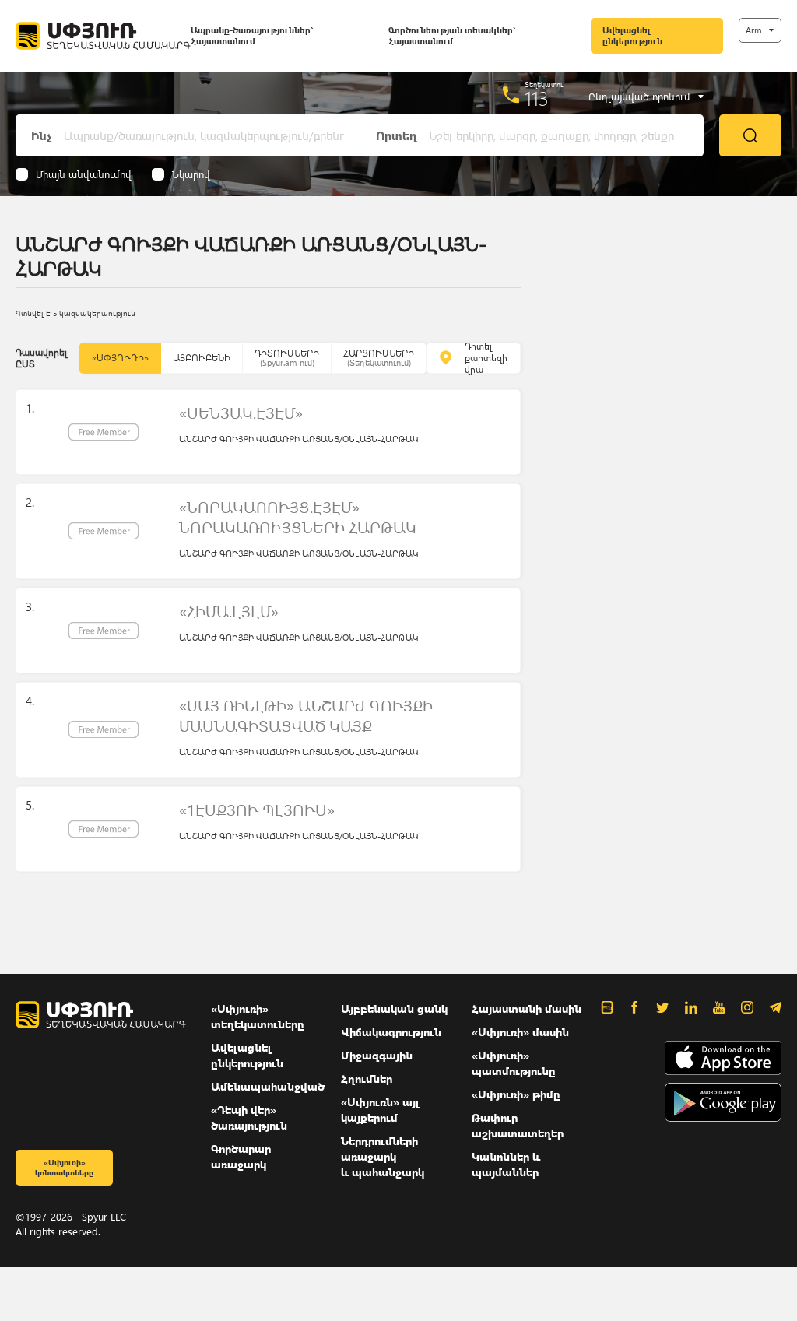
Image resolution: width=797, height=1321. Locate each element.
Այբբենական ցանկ (394, 1008)
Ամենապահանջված (268, 1086)
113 (537, 98)
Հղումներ (366, 1078)
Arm (753, 30)
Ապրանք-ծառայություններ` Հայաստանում (252, 35)
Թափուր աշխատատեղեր (518, 1125)
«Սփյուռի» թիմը (516, 1094)
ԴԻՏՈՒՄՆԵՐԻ (287, 357)
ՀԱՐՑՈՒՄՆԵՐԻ (378, 357)
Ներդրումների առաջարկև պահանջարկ (382, 1156)
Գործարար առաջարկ (241, 1156)
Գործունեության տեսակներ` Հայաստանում (451, 35)
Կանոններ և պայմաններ (506, 1164)
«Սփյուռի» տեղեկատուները (257, 1016)
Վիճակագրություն (391, 1031)
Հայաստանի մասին (526, 1008)
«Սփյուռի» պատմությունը (514, 1063)
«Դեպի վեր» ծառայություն (249, 1117)
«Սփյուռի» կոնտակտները (64, 1167)
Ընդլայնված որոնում (639, 96)
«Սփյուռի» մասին (520, 1031)
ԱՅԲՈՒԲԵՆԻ (201, 358)
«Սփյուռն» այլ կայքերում (380, 1109)
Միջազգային (377, 1055)
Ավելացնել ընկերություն (632, 35)
